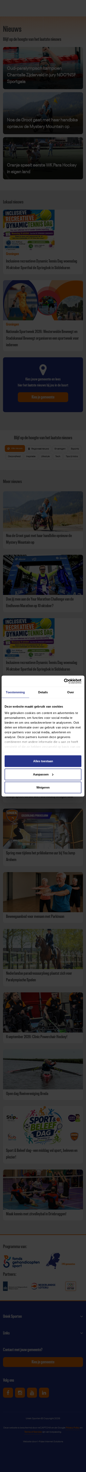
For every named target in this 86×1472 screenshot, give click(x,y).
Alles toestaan (43, 761)
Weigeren (43, 787)
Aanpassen (41, 774)
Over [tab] (70, 692)
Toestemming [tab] (15, 692)
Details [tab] (43, 692)
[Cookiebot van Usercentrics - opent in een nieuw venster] (63, 681)
